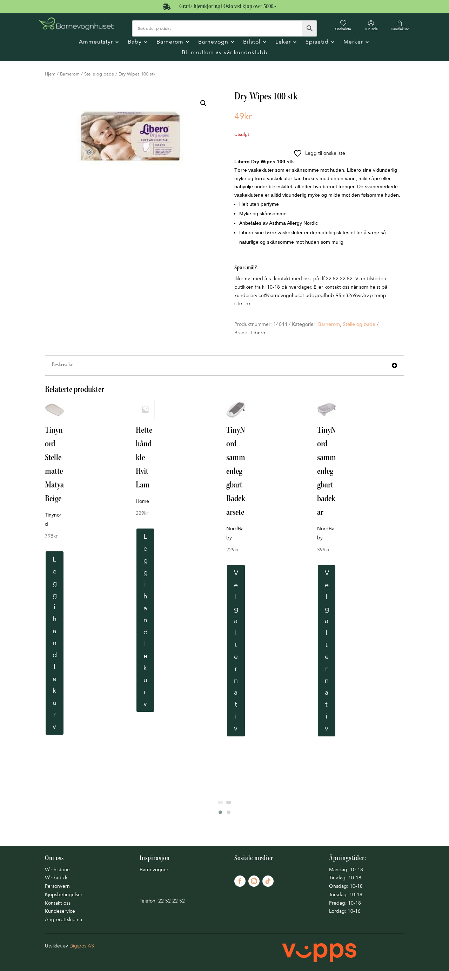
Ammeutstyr (96, 42)
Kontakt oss (58, 903)
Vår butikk (56, 878)
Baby (135, 42)
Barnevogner (154, 870)
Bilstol (252, 42)
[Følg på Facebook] (240, 881)
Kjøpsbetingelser (63, 895)
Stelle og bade (99, 74)
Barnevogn (213, 42)
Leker (283, 42)
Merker (353, 42)
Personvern (57, 886)
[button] (203, 103)
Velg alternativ (236, 651)
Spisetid (317, 42)
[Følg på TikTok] (268, 881)
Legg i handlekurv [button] (55, 643)
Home (142, 501)
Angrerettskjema (63, 920)
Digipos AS (81, 946)
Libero (258, 333)
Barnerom (169, 42)
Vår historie (57, 870)
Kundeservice (60, 911)
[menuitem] (343, 25)
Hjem (50, 74)
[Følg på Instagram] (254, 881)
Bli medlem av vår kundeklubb (225, 53)
